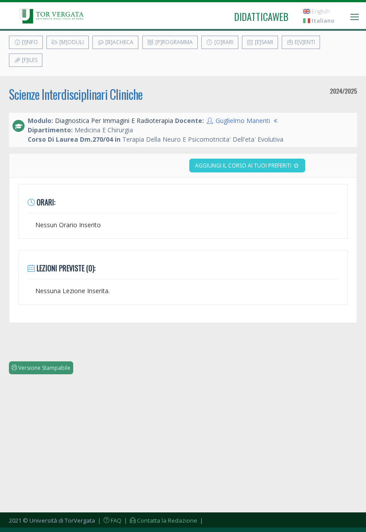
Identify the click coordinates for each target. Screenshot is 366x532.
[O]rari (223, 42)
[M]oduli (71, 42)
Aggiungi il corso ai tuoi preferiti (244, 165)
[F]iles (29, 60)
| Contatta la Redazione (160, 520)
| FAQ (108, 520)
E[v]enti (304, 42)
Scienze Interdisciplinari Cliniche (75, 94)
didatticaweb (261, 16)
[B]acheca (118, 42)
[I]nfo (29, 42)
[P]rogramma (173, 42)
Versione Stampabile (44, 368)
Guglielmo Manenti (243, 120)
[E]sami (263, 42)
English (320, 11)
